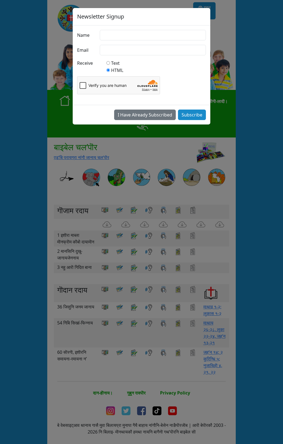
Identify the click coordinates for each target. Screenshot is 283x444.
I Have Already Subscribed (145, 115)
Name (83, 35)
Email (82, 50)
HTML (117, 70)
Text (115, 63)
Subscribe (192, 115)
